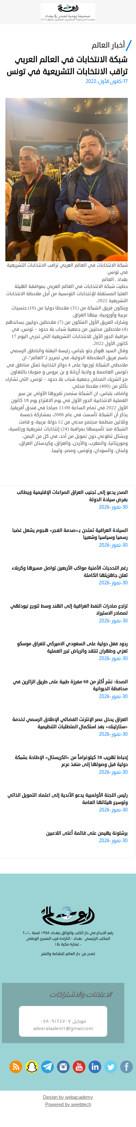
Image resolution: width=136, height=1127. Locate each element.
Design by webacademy (68, 1097)
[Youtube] (79, 1066)
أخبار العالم (108, 45)
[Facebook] (126, 1066)
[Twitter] (110, 1066)
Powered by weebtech (68, 1104)
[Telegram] (47, 1066)
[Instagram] (63, 1066)
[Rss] (15, 1066)
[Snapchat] (31, 1066)
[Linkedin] (95, 1066)
